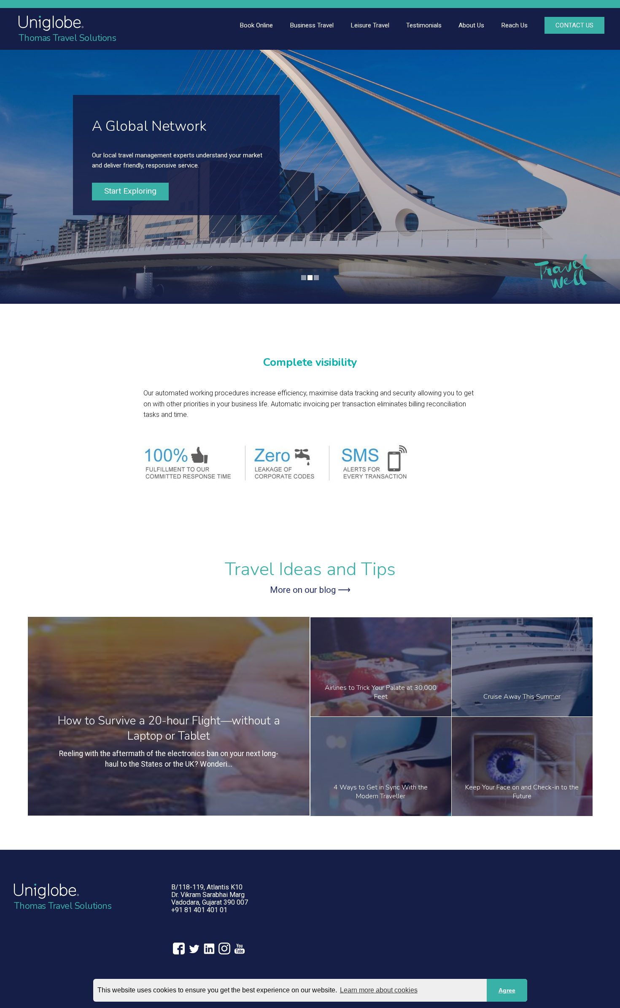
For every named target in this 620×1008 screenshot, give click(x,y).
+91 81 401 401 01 (199, 910)
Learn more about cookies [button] (379, 990)
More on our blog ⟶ (310, 590)
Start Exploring (130, 191)
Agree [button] (507, 990)
